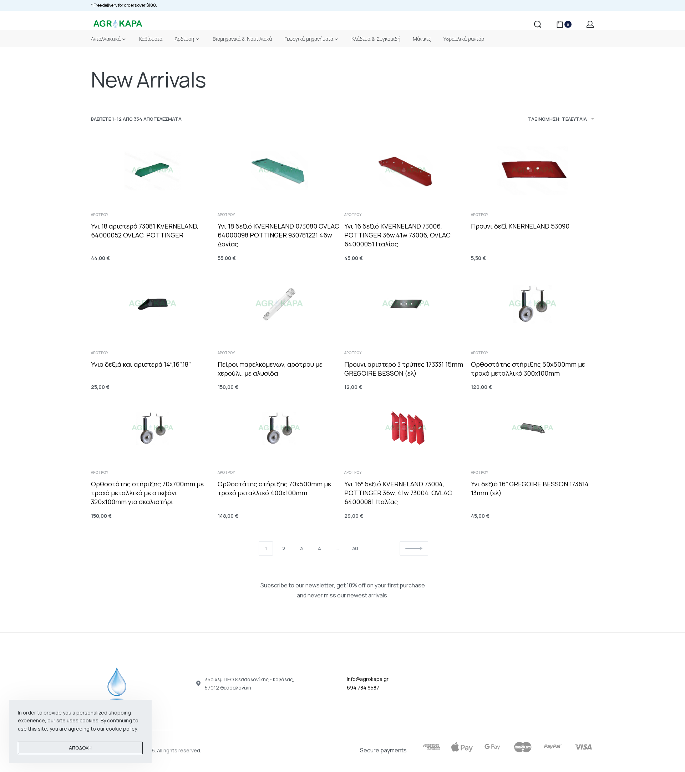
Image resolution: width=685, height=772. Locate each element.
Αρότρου (99, 214)
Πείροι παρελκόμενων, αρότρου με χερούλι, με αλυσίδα (270, 368)
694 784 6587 (363, 687)
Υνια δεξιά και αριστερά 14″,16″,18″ (141, 364)
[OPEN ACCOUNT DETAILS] (590, 24)
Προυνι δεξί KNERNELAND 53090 (520, 226)
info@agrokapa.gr (368, 679)
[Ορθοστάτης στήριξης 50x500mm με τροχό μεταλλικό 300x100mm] (532, 304)
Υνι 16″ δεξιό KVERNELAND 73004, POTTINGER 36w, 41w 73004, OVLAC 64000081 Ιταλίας (398, 493)
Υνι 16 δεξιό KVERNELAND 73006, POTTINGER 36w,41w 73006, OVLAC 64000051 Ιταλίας (397, 235)
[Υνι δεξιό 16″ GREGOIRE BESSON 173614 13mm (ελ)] (532, 428)
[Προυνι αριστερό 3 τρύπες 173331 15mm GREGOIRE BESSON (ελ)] (405, 304)
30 (355, 548)
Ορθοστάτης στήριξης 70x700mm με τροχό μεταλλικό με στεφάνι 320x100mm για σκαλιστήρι (147, 493)
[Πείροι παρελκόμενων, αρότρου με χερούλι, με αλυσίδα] (279, 304)
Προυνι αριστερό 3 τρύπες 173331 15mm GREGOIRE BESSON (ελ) (403, 368)
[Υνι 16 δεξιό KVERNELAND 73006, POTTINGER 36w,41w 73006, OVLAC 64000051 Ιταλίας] (405, 170)
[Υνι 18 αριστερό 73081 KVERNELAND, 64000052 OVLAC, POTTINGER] (152, 170)
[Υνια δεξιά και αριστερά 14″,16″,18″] (152, 304)
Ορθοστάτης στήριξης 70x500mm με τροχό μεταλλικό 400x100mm (274, 488)
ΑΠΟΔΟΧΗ (80, 748)
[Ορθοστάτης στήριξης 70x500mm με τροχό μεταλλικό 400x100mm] (279, 428)
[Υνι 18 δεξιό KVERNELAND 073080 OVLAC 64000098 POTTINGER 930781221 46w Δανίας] (279, 170)
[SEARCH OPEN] (538, 24)
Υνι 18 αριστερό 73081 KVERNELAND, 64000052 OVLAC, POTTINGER (144, 230)
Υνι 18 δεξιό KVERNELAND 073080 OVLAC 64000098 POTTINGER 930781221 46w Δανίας (278, 235)
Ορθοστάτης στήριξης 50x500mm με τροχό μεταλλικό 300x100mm (528, 368)
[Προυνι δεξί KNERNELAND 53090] (532, 170)
